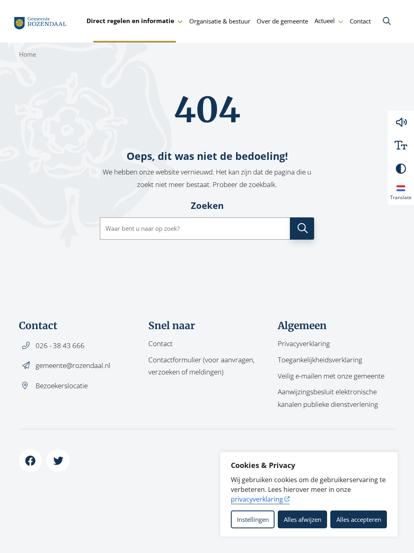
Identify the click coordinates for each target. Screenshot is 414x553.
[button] (401, 122)
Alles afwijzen (302, 519)
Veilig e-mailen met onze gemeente (331, 376)
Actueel (325, 21)
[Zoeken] (387, 21)
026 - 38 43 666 (60, 345)
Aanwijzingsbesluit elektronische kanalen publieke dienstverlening (328, 397)
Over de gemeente (282, 21)
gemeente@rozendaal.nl (73, 365)
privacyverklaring (257, 499)
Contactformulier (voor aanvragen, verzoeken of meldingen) (201, 365)
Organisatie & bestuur (219, 21)
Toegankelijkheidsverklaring (320, 359)
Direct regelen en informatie (130, 21)
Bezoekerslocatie (62, 385)
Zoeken (207, 205)
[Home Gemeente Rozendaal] (40, 21)
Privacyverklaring (304, 343)
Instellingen (253, 519)
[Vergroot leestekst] (401, 145)
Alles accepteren (358, 519)
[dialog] (309, 494)
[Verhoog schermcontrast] (401, 168)
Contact (360, 21)
